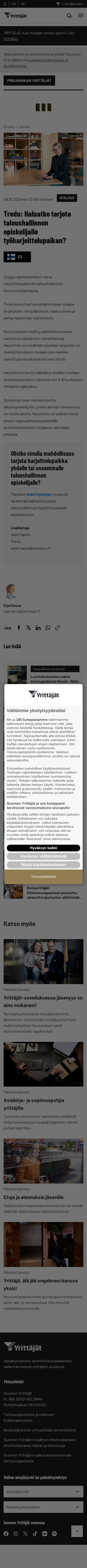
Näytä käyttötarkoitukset (43, 865)
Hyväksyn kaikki (43, 848)
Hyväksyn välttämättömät (43, 856)
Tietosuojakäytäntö (43, 876)
